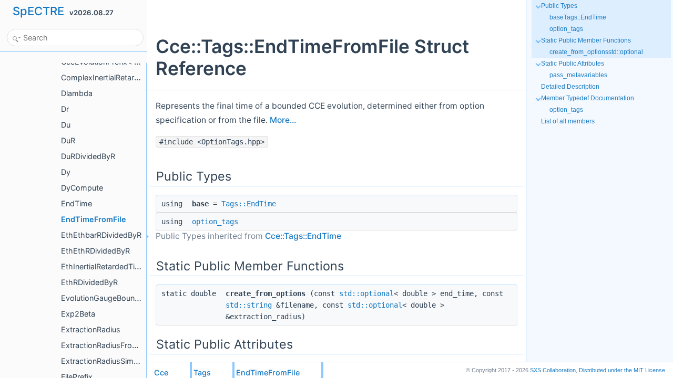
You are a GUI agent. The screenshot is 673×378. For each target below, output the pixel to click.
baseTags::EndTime (577, 17)
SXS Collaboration (553, 370)
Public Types (559, 5)
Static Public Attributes (572, 63)
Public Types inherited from (248, 236)
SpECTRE (38, 11)
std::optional (366, 293)
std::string (249, 305)
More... (283, 120)
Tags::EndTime (248, 204)
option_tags (215, 221)
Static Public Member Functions (586, 40)
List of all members (568, 121)
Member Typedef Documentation (587, 98)
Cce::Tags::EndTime (303, 236)
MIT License (622, 370)
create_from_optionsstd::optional (596, 52)
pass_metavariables (578, 75)
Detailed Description (570, 86)
